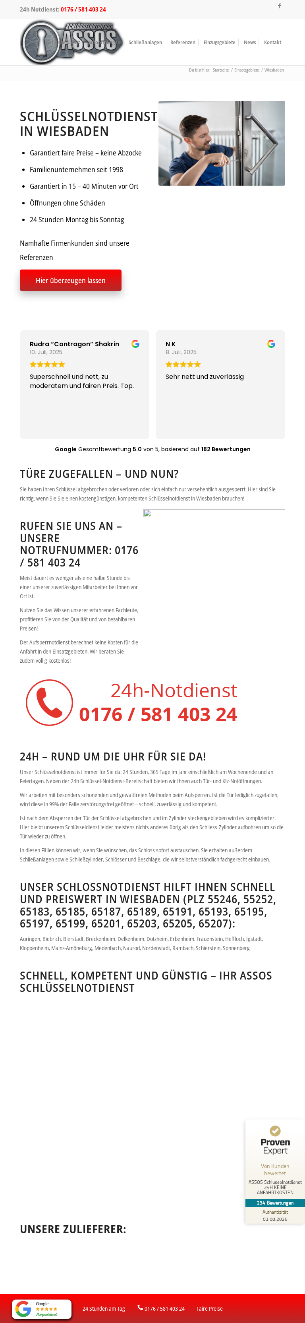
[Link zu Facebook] (279, 6)
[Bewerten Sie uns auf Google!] (41, 1309)
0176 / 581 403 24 (83, 9)
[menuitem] (63, 42)
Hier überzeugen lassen (71, 280)
